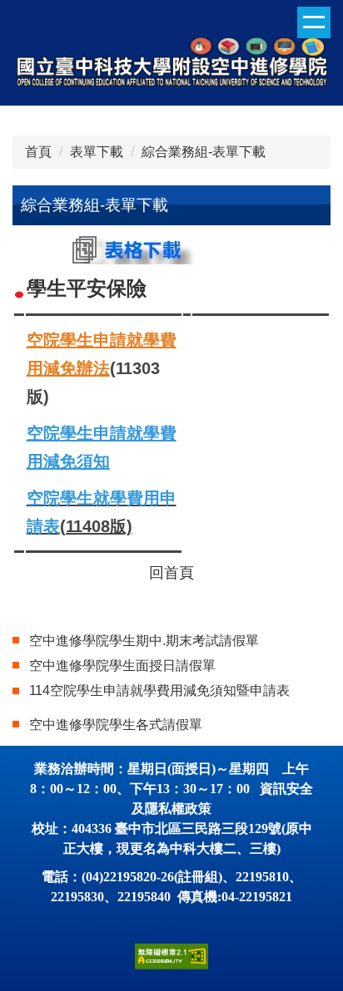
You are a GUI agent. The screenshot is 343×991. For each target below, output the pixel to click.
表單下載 (96, 152)
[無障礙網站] (171, 956)
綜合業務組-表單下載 (204, 152)
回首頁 (171, 573)
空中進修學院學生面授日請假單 (122, 665)
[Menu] (314, 22)
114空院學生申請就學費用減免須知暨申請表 (159, 690)
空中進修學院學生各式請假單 (115, 724)
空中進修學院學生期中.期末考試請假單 (144, 641)
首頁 (38, 152)
